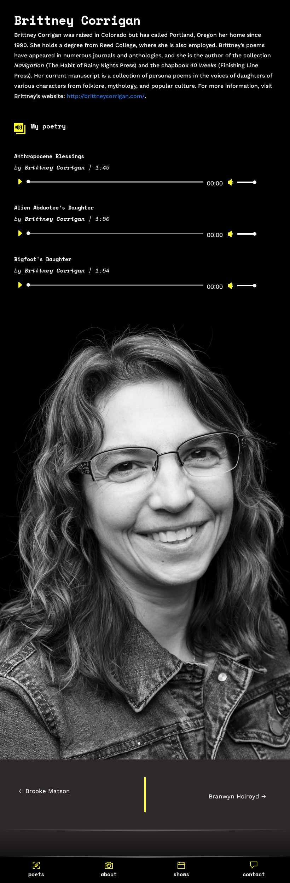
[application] (134, 181)
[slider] (245, 182)
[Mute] (230, 182)
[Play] (19, 181)
